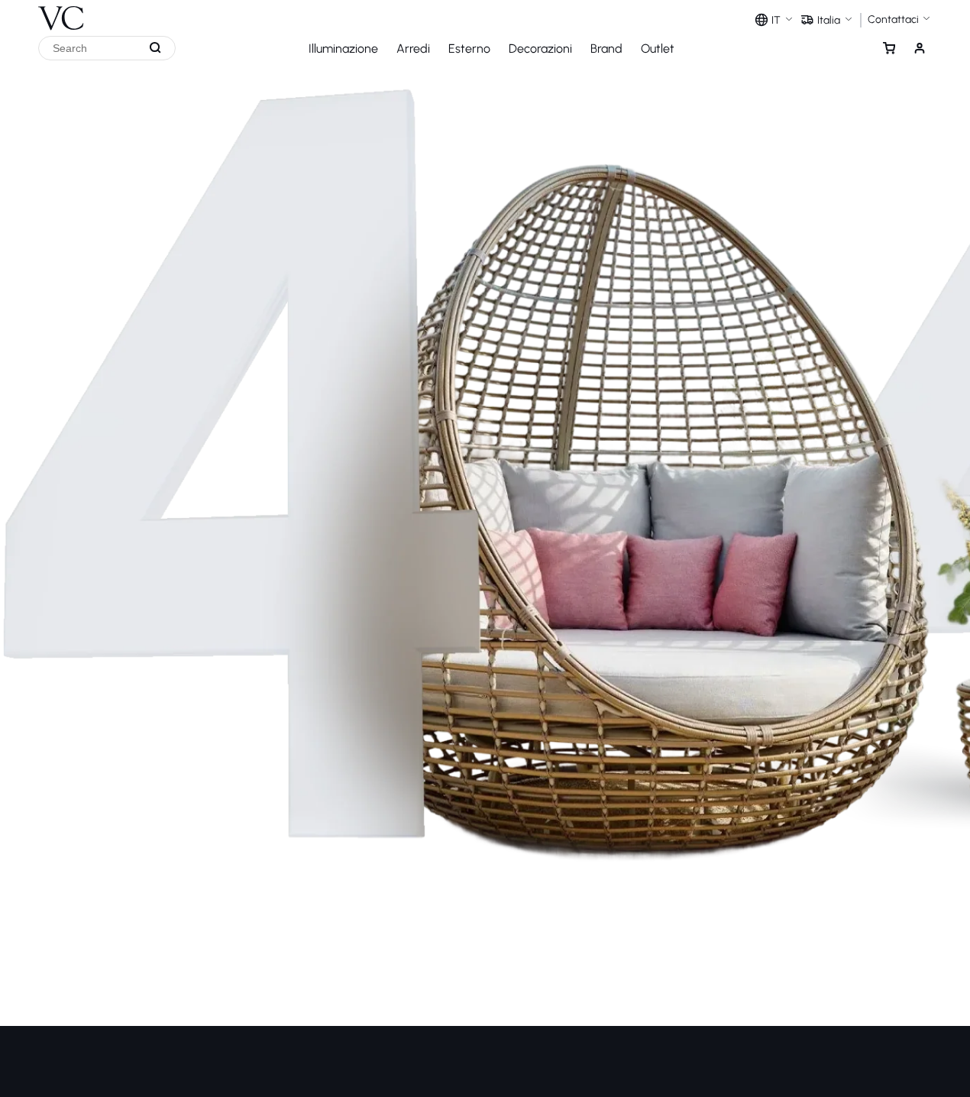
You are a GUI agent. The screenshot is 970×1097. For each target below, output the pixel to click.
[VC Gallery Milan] (61, 15)
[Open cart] (889, 48)
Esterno (469, 48)
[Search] (156, 48)
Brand (606, 48)
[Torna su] (954, 1027)
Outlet (657, 48)
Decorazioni (540, 48)
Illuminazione (343, 48)
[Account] (919, 48)
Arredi (413, 48)
